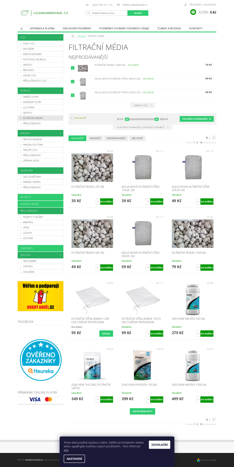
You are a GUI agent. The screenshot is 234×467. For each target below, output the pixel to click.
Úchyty (27, 233)
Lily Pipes (29, 107)
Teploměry (30, 261)
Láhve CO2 (29, 75)
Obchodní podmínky (77, 28)
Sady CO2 (29, 43)
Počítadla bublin (34, 59)
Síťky (26, 227)
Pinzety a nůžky (33, 217)
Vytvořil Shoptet (208, 460)
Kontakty (195, 28)
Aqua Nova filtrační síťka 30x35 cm (124, 78)
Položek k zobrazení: (196, 118)
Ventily (27, 64)
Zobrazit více (141, 105)
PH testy (25, 197)
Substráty (26, 248)
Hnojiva (25, 133)
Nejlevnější (77, 138)
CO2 (22, 37)
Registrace (210, 4)
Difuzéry (28, 48)
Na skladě (80, 118)
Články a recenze (169, 28)
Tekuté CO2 (30, 150)
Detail (106, 333)
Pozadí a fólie (29, 204)
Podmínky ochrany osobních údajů (124, 28)
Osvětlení (26, 170)
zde (66, 450)
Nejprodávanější (116, 138)
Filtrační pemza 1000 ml (117, 65)
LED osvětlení (32, 176)
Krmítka (28, 222)
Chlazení (29, 271)
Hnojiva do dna (33, 144)
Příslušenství (32, 123)
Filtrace (25, 90)
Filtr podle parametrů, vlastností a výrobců (141, 127)
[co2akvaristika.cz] (45, 13)
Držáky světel (32, 182)
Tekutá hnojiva (32, 139)
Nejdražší (95, 138)
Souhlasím (159, 445)
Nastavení (74, 459)
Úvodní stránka (22, 28)
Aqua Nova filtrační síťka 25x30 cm (124, 92)
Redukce (28, 70)
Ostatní (28, 238)
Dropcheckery (32, 54)
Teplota (25, 255)
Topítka (28, 266)
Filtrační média (33, 118)
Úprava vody (31, 160)
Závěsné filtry (32, 102)
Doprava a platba (42, 28)
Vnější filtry (30, 96)
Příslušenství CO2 (34, 80)
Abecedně (137, 138)
